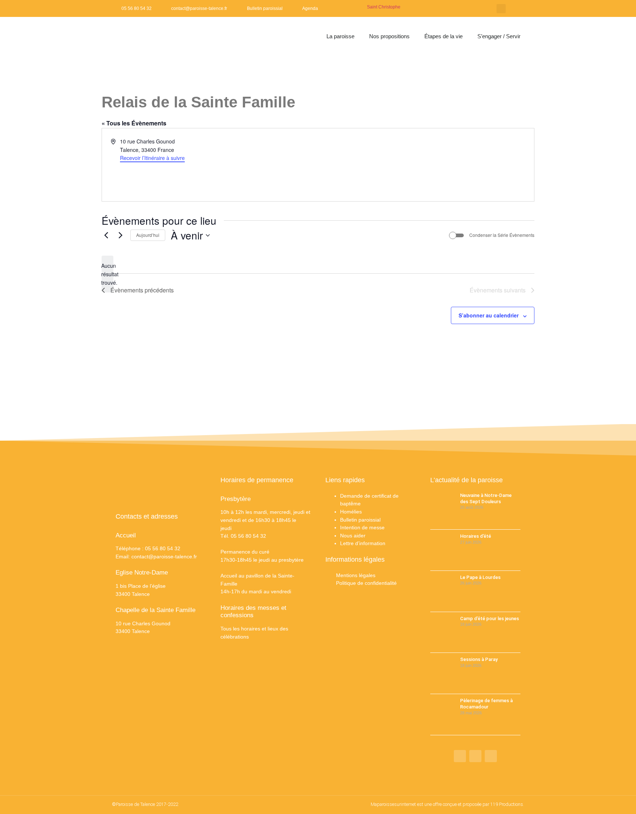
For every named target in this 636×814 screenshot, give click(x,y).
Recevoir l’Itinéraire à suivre (152, 157)
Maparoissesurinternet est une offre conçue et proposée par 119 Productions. (447, 804)
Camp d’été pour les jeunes (489, 618)
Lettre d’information (362, 543)
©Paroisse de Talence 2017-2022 (145, 804)
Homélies (351, 512)
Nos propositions (389, 36)
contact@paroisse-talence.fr (164, 556)
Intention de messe (362, 527)
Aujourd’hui (147, 235)
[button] (501, 8)
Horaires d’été (475, 536)
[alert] (107, 274)
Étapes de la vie (443, 36)
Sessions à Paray (479, 659)
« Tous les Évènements (134, 123)
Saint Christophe (383, 7)
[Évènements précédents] (106, 235)
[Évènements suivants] (120, 235)
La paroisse (340, 36)
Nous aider (352, 535)
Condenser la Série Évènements (501, 235)
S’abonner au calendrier (489, 315)
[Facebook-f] (454, 8)
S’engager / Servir (498, 36)
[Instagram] (487, 8)
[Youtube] (471, 8)
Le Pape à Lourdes (480, 577)
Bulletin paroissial (360, 520)
